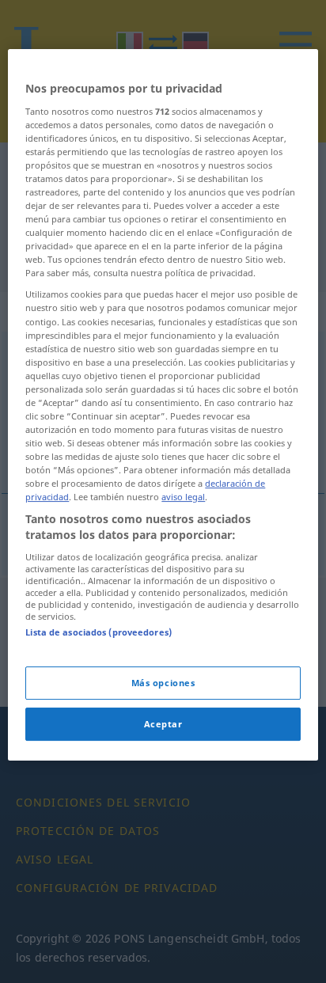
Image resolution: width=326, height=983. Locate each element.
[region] (162, 405)
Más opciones (163, 683)
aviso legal (183, 497)
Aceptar (163, 724)
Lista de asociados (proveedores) (98, 632)
